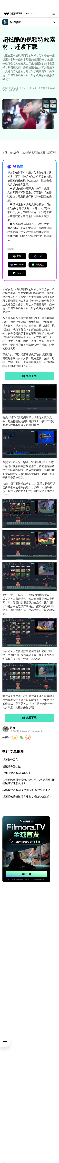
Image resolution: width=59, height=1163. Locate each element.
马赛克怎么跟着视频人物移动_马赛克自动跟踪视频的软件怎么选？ (29, 781)
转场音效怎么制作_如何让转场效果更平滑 (26, 790)
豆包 (19, 256)
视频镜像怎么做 (11, 766)
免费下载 (31, 376)
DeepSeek (19, 264)
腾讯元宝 (40, 264)
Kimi (19, 273)
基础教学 (14, 152)
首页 (4, 152)
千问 (40, 256)
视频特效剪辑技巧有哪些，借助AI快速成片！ (28, 796)
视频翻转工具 (10, 759)
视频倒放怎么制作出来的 (16, 773)
